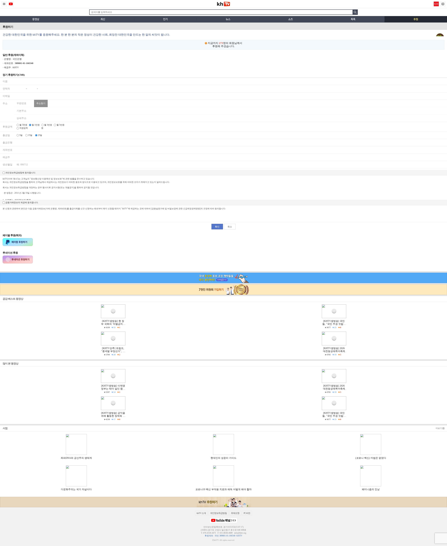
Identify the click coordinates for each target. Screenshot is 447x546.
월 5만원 (60, 125)
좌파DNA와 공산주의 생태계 (76, 458)
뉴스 (228, 19)
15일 (30, 135)
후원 (415, 19)
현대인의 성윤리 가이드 (223, 458)
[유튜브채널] (10, 4)
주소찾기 (40, 103)
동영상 (35, 19)
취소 (230, 226)
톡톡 (353, 19)
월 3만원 (48, 125)
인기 (165, 19)
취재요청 (235, 513)
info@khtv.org (240, 533)
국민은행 (17, 59)
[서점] (442, 4)
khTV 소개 (201, 513)
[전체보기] (4, 4)
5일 (21, 135)
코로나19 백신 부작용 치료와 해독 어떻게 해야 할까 (223, 489)
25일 (39, 135)
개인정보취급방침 (218, 513)
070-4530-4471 (209, 533)
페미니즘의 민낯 (371, 489)
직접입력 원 (31, 128)
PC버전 (247, 513)
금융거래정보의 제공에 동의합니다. (21, 202)
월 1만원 (35, 125)
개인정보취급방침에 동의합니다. (20, 172)
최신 (103, 19)
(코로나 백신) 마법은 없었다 (370, 458)
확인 (217, 226)
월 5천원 (23, 125)
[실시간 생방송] (436, 4)
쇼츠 (290, 19)
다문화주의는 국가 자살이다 (76, 489)
